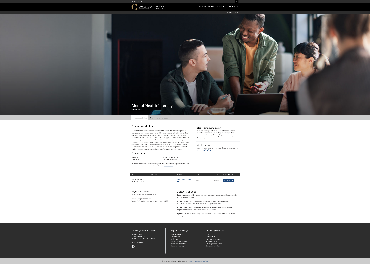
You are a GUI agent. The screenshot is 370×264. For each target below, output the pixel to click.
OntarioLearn (168, 166)
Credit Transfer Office (204, 150)
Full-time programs (177, 234)
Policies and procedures (178, 244)
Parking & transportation (213, 239)
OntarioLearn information (159, 118)
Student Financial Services (179, 241)
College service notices (213, 246)
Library (208, 234)
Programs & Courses (206, 7)
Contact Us (233, 7)
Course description (139, 118)
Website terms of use (201, 261)
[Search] (236, 1)
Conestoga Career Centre (214, 244)
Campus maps (175, 237)
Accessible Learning (212, 241)
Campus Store (210, 237)
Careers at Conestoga (177, 246)
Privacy (191, 261)
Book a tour (174, 239)
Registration (222, 7)
